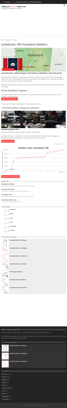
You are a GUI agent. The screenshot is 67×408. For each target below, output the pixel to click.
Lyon (11, 218)
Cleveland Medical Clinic (10, 129)
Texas (3, 391)
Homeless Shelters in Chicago (18, 240)
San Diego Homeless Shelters (18, 279)
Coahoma (13, 209)
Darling (12, 230)
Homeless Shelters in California (18, 256)
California (4, 377)
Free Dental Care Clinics (8, 189)
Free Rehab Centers (6, 194)
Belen (11, 213)
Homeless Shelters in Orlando (18, 264)
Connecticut (5, 399)
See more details (8, 141)
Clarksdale (13, 226)
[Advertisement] (33, 24)
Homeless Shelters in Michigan (18, 248)
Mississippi (8, 40)
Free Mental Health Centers (9, 200)
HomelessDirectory (13, 6)
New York (4, 374)
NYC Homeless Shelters (16, 272)
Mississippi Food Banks (7, 184)
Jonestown (14, 40)
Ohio (3, 385)
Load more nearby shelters (11, 176)
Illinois (3, 393)
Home (2, 40)
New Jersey (5, 396)
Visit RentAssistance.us (10, 99)
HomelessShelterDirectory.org (33, 405)
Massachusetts (6, 388)
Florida (4, 382)
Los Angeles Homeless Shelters (18, 287)
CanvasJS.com (63, 172)
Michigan (4, 380)
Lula (11, 222)
